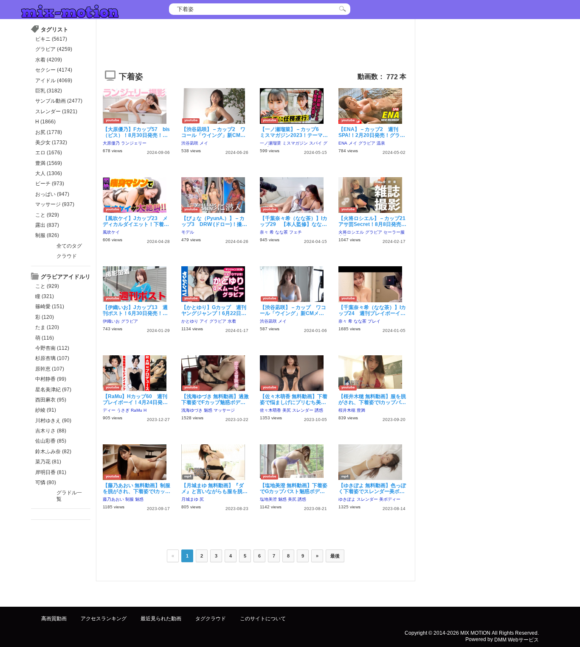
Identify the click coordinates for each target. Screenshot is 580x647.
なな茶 (281, 232)
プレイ (374, 321)
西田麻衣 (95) (50, 400)
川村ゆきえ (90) (53, 421)
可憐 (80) (45, 482)
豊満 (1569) (48, 163)
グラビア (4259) (53, 49)
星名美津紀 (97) (53, 390)
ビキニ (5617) (51, 39)
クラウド (66, 256)
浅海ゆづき (192, 410)
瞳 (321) (44, 296)
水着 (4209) (48, 60)
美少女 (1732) (51, 142)
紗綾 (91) (45, 410)
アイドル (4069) (53, 81)
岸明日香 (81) (50, 472)
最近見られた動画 (161, 619)
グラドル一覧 (69, 496)
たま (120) (47, 327)
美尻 (286, 410)
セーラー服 (394, 232)
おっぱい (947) (52, 194)
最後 (335, 555)
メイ (204, 143)
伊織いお (111, 321)
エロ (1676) (48, 153)
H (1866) (45, 122)
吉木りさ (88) (50, 431)
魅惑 (208, 410)
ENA (342, 143)
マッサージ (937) (54, 204)
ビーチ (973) (49, 184)
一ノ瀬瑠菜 (270, 143)
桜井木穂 (346, 410)
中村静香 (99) (50, 379)
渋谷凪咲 (189, 143)
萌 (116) (44, 338)
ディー (109, 410)
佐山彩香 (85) (50, 441)
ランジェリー (133, 143)
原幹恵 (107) (49, 369)
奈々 (264, 232)
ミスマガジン (295, 143)
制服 (129, 499)
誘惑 (319, 410)
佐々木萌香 (270, 410)
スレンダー (302, 410)
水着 (232, 321)
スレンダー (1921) (56, 111)
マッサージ (224, 410)
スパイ (315, 143)
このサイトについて (263, 619)
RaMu (136, 410)
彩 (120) (44, 317)
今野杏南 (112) (52, 348)
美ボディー (389, 499)
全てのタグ (69, 246)
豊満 (361, 410)
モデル (187, 232)
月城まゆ (189, 499)
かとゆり (189, 321)
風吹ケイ (111, 232)
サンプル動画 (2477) (58, 101)
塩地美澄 (268, 499)
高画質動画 (54, 619)
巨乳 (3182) (48, 91)
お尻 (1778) (48, 132)
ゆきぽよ (346, 499)
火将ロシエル (351, 232)
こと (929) (47, 215)
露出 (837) (47, 225)
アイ (204, 321)
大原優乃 (111, 143)
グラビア (366, 143)
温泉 (381, 143)
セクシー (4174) (53, 70)
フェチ (295, 232)
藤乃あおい (113, 499)
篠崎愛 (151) (49, 307)
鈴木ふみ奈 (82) (53, 452)
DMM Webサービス (516, 639)
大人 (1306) (48, 173)
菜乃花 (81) (48, 462)
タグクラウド (210, 619)
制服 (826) (47, 235)
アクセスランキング (104, 619)
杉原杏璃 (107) (52, 358)
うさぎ (123, 410)
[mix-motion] (70, 10)
